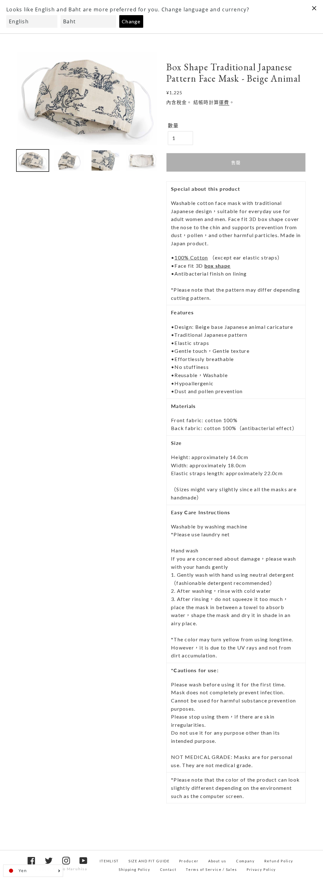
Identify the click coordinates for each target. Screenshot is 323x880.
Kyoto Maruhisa (70, 868)
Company (245, 861)
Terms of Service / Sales (211, 869)
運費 (224, 102)
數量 (173, 125)
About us (217, 861)
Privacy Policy (261, 869)
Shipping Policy (134, 869)
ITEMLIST (109, 861)
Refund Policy (278, 861)
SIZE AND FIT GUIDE (149, 861)
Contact (168, 869)
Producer (189, 861)
